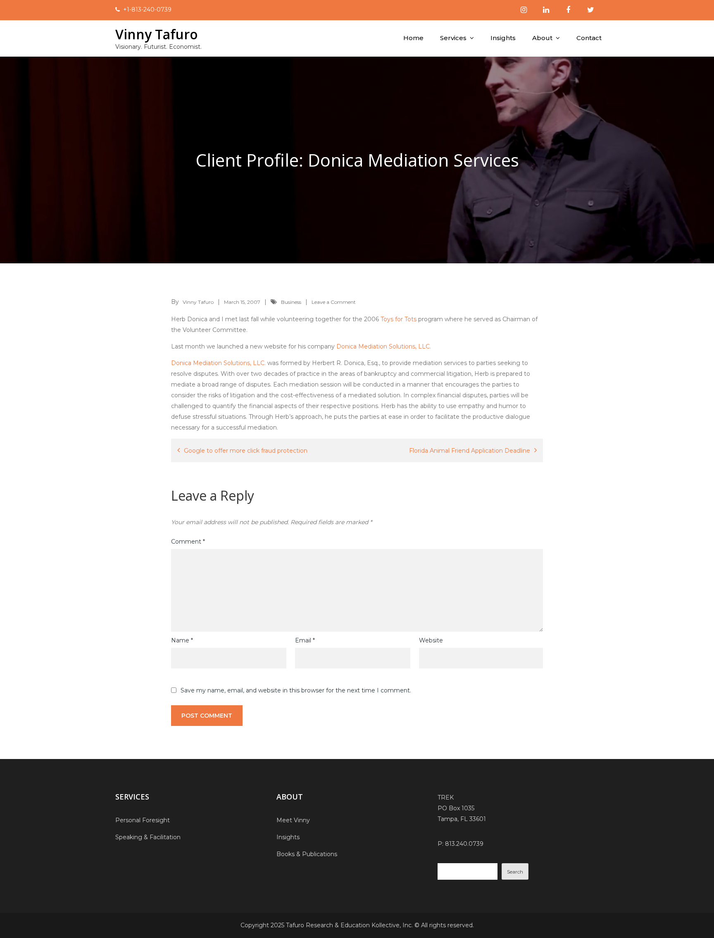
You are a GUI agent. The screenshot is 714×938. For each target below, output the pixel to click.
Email (305, 640)
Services (453, 38)
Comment (188, 541)
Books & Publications (306, 854)
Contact (589, 38)
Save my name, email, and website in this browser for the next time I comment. (296, 690)
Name (182, 640)
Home (413, 38)
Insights (503, 38)
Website (431, 640)
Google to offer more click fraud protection (245, 450)
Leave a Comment (334, 302)
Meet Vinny (293, 820)
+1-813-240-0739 (147, 9)
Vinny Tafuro (156, 34)
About (542, 38)
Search (515, 872)
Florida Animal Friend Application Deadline (469, 450)
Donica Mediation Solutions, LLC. (383, 346)
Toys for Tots (398, 319)
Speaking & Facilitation (148, 837)
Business (291, 302)
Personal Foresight (142, 820)
